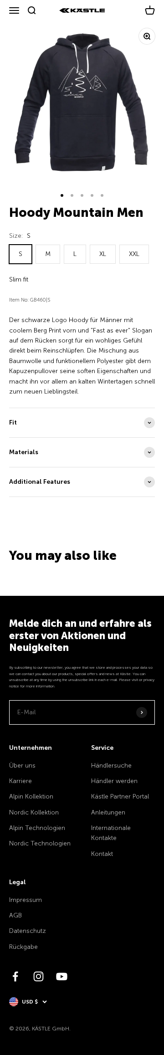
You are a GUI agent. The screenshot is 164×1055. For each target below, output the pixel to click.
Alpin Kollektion (31, 796)
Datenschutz (27, 931)
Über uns (22, 765)
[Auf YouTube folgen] (62, 976)
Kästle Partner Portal (120, 796)
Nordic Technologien (40, 843)
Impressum (25, 900)
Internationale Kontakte (111, 833)
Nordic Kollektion (34, 812)
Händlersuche (111, 765)
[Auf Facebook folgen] (15, 976)
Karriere (20, 781)
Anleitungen (108, 812)
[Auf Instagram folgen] (38, 976)
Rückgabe (23, 947)
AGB (15, 915)
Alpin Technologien (37, 828)
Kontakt (102, 854)
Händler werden (114, 781)
